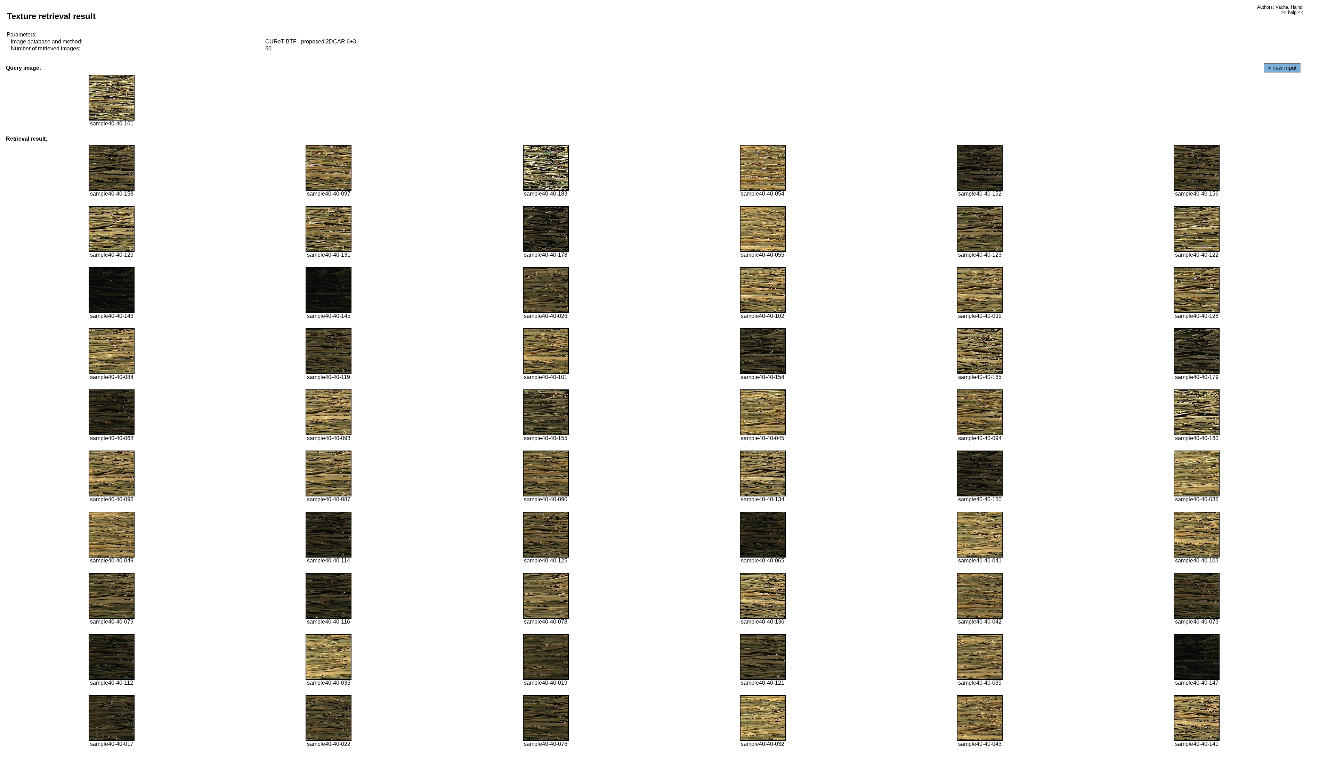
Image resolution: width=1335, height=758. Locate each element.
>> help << (1292, 12)
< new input (1282, 68)
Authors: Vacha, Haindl (1280, 7)
